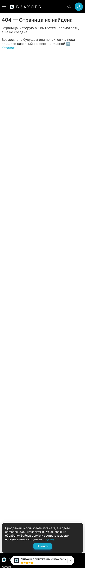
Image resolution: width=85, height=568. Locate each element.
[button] (70, 560)
